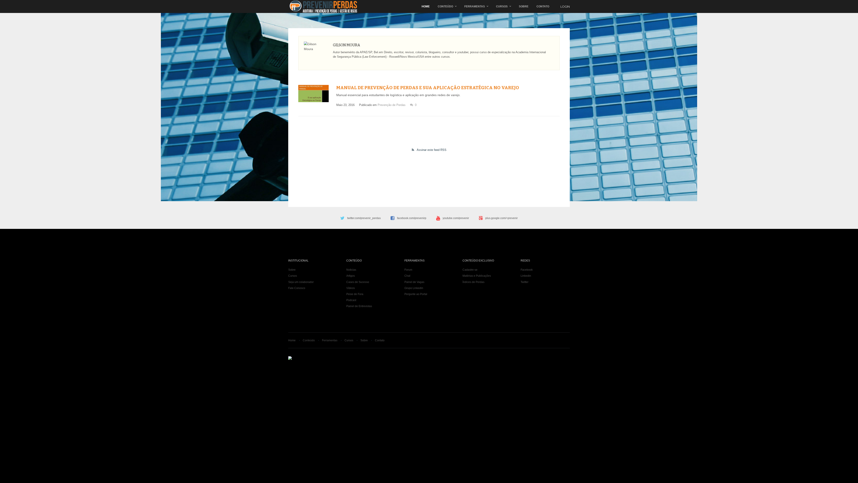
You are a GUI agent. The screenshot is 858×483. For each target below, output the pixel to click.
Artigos (350, 275)
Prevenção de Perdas (392, 105)
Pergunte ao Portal (415, 294)
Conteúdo (445, 6)
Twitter (524, 282)
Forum (408, 269)
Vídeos (350, 288)
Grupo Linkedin (413, 288)
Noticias (351, 269)
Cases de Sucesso (357, 282)
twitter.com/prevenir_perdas (364, 218)
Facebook (527, 269)
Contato (542, 6)
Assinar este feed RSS (431, 150)
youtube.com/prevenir (456, 218)
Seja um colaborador (301, 282)
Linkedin (526, 275)
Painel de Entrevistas (359, 306)
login (565, 6)
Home (426, 6)
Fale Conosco (296, 288)
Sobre (523, 6)
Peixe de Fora (354, 294)
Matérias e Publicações (477, 275)
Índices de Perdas (473, 282)
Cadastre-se (470, 269)
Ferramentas (474, 6)
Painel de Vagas (414, 282)
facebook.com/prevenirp (411, 218)
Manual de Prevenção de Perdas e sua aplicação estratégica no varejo (427, 87)
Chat (407, 275)
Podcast (351, 300)
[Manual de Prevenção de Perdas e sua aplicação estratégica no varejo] (313, 93)
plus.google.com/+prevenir (501, 218)
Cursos (502, 6)
